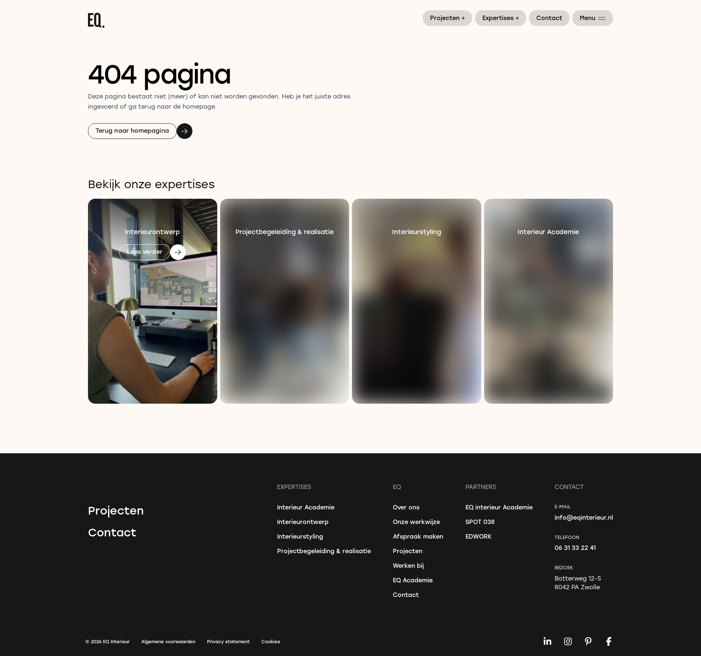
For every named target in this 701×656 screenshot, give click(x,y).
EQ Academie (413, 580)
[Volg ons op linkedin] (547, 641)
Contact (549, 18)
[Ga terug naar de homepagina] (350, 20)
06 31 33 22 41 (575, 547)
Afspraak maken (418, 536)
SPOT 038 (480, 521)
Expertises (501, 17)
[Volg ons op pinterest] (588, 641)
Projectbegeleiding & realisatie (324, 551)
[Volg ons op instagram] (567, 641)
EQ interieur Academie (499, 507)
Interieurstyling (300, 536)
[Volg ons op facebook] (608, 641)
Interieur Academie (305, 507)
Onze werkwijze (416, 521)
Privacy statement (228, 641)
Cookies (270, 641)
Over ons (406, 507)
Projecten (448, 17)
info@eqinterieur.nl (584, 517)
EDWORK (479, 536)
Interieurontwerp (303, 521)
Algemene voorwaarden (168, 641)
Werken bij (408, 565)
